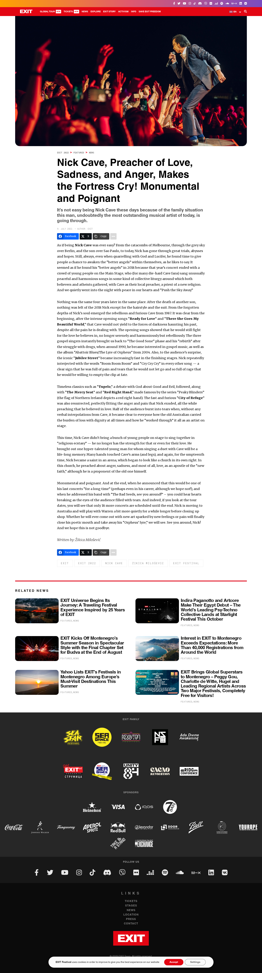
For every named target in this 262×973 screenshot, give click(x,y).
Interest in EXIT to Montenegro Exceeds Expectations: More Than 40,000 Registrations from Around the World (212, 645)
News (85, 12)
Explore (96, 12)
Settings (195, 962)
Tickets (71, 12)
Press (131, 919)
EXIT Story (109, 12)
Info (133, 12)
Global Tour (50, 12)
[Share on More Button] (113, 236)
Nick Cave (114, 563)
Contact (131, 923)
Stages (131, 905)
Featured (78, 152)
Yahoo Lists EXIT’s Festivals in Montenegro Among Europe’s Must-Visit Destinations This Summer (90, 679)
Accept (173, 962)
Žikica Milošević (148, 563)
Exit (65, 563)
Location (131, 914)
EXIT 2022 (63, 152)
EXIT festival (186, 563)
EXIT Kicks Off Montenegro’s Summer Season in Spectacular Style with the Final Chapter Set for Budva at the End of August (92, 645)
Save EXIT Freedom (150, 12)
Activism (123, 12)
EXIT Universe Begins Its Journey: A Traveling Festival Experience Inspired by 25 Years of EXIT (92, 608)
